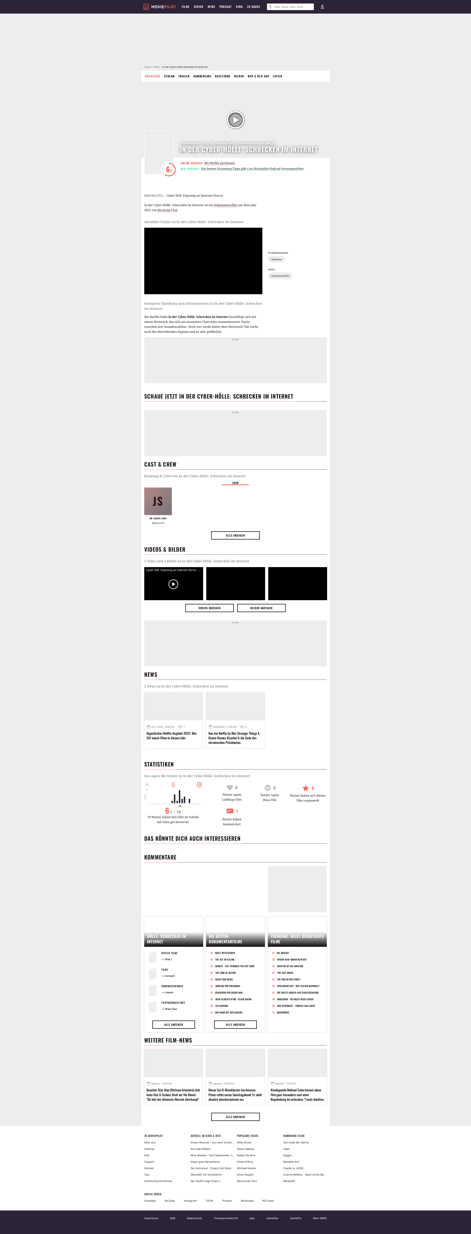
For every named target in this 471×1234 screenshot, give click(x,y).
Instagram (190, 1200)
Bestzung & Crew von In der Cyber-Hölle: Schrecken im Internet (195, 476)
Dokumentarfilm (280, 275)
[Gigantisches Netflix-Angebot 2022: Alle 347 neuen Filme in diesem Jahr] (173, 706)
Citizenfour (221, 1006)
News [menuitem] (211, 6)
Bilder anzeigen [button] (261, 608)
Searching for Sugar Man (229, 992)
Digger (287, 1155)
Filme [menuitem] (186, 6)
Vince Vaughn (245, 1174)
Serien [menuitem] (198, 6)
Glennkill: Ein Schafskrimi (206, 1174)
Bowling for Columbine (227, 986)
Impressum (151, 1218)
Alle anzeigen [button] (235, 535)
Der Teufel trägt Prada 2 (205, 1181)
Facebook (150, 1200)
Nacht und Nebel (224, 979)
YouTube (169, 1200)
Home (147, 67)
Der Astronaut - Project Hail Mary (296, 1006)
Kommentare (202, 76)
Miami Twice (171, 1008)
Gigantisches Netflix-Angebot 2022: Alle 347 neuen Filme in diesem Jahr (171, 735)
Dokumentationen (172, 986)
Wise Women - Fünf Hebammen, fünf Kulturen (212, 1155)
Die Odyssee (283, 953)
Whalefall (289, 1181)
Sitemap (149, 1149)
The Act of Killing (225, 959)
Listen (277, 76)
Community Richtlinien (158, 1181)
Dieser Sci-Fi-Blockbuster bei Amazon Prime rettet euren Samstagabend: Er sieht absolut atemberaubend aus (235, 1095)
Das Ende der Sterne (296, 1142)
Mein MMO (320, 1218)
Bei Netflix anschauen (219, 163)
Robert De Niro (246, 1155)
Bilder (239, 76)
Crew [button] (235, 483)
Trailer (184, 76)
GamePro (295, 1218)
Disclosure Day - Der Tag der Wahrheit (298, 986)
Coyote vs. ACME (293, 1168)
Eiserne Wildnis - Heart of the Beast (305, 1174)
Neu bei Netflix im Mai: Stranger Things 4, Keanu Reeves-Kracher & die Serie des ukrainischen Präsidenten (234, 738)
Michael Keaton (246, 1168)
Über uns (150, 1142)
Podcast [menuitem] (225, 6)
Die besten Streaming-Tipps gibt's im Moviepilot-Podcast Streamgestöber (252, 169)
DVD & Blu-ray (258, 76)
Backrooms (283, 1012)
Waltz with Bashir (225, 953)
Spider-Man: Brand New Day (292, 959)
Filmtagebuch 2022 (173, 1002)
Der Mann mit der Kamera (229, 1012)
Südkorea (276, 259)
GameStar (272, 1218)
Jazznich (169, 992)
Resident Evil (291, 1161)
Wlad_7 (168, 959)
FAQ (146, 1155)
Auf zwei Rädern (201, 1149)
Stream (169, 76)
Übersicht (152, 76)
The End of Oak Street (288, 979)
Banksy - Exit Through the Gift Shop (235, 966)
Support (149, 1161)
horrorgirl (170, 975)
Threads (227, 1200)
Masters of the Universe (290, 966)
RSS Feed (268, 1200)
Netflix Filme (170, 953)
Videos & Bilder (164, 549)
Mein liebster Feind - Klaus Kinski (233, 999)
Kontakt (149, 1168)
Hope (286, 1149)
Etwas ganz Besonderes (205, 1161)
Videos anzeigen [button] (210, 608)
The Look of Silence (225, 973)
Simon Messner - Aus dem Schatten (212, 1142)
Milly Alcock (244, 1142)
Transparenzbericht (226, 1218)
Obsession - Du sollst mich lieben (295, 999)
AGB (172, 1218)
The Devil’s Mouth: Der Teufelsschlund (298, 992)
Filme (157, 67)
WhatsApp (247, 1200)
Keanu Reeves (245, 1149)
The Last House (285, 973)
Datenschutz (194, 1218)
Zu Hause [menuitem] (253, 6)
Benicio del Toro (247, 1181)
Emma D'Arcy (245, 1161)
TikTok (209, 1200)
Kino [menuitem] (239, 6)
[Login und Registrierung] (322, 6)
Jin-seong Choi (167, 210)
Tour (147, 1174)
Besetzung (223, 76)
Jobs (252, 1218)
